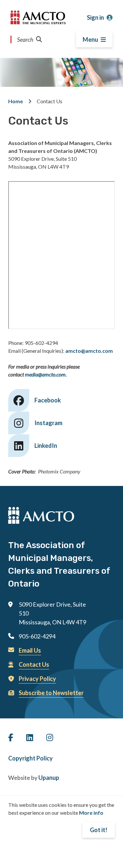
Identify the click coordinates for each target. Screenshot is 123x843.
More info (91, 812)
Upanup (48, 777)
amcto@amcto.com (89, 351)
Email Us (30, 650)
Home (15, 101)
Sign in (95, 17)
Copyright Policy (30, 758)
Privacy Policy (37, 678)
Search (25, 39)
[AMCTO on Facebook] (10, 737)
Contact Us (34, 664)
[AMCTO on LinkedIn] (29, 737)
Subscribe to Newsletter (51, 692)
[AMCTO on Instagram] (49, 737)
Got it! (98, 829)
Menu (90, 39)
